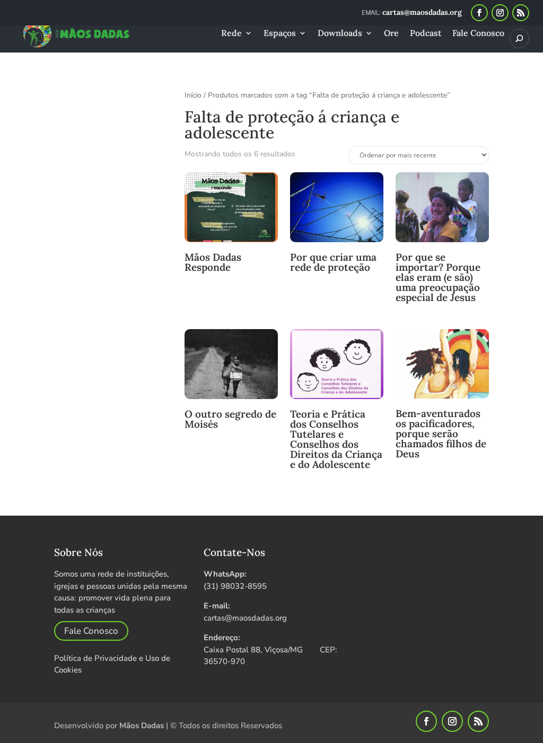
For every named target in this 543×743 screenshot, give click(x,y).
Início (193, 95)
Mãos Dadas (141, 725)
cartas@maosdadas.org (245, 618)
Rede (231, 33)
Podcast (425, 33)
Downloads (340, 33)
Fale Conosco (478, 33)
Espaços (280, 33)
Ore (391, 33)
